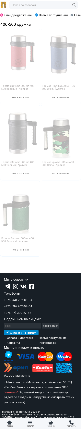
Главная (9, 426)
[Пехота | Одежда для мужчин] (3, 5)
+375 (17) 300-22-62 (17, 312)
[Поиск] (74, 5)
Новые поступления (53, 15)
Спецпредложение (18, 15)
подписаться (50, 325)
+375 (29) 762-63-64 (18, 306)
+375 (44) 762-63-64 (18, 300)
